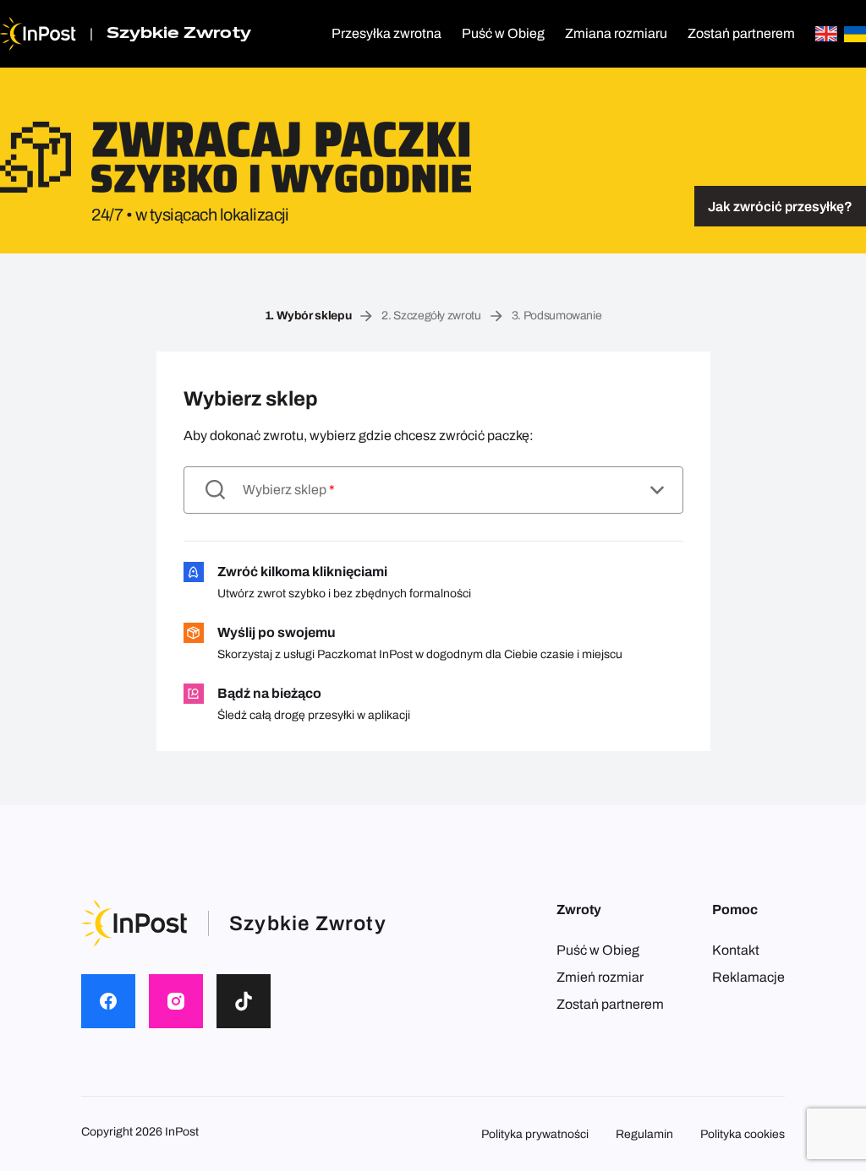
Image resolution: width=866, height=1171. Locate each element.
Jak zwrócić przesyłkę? (780, 206)
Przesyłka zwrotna (386, 33)
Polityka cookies (742, 1134)
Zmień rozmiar (600, 977)
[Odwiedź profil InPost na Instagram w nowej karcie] (176, 1001)
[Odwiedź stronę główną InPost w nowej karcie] (38, 34)
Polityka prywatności (535, 1134)
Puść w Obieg (503, 33)
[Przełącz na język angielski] (826, 34)
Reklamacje (748, 977)
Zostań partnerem (741, 33)
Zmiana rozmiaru (616, 33)
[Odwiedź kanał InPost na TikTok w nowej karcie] (243, 1001)
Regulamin (644, 1134)
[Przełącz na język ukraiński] (855, 34)
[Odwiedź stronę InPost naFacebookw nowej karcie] (108, 1001)
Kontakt (735, 950)
